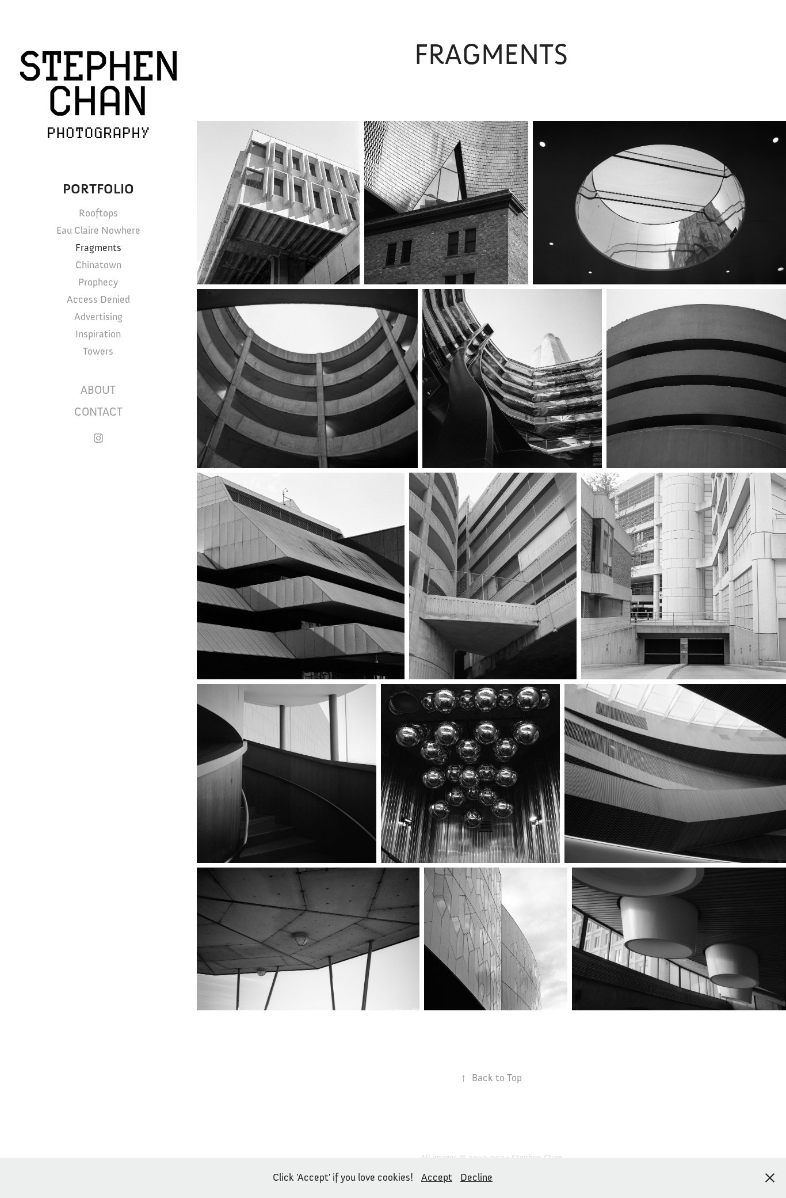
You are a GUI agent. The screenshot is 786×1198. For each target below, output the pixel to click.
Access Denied (98, 299)
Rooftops (98, 213)
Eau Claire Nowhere (98, 230)
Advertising (98, 316)
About (98, 390)
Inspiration (98, 334)
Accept (436, 1177)
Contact (98, 412)
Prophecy (98, 282)
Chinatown (98, 265)
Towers (98, 351)
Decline (476, 1177)
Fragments (98, 247)
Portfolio (98, 189)
